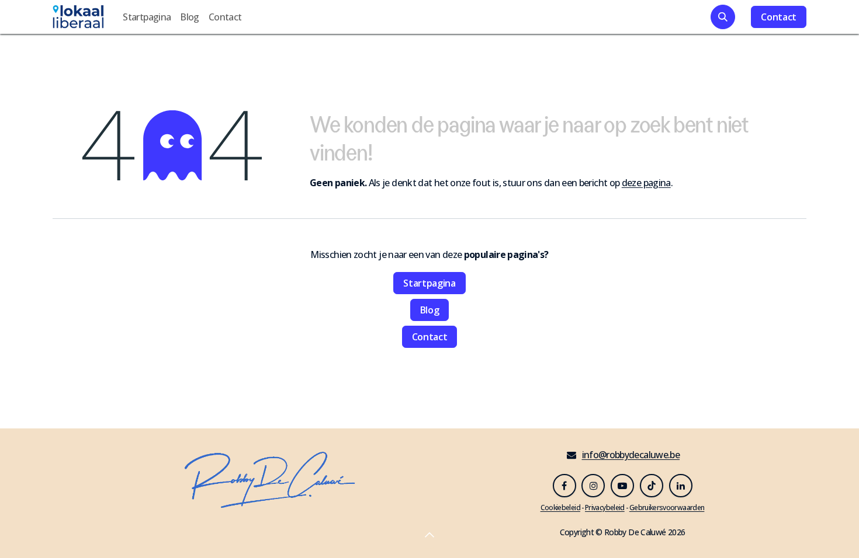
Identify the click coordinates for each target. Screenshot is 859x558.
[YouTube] (622, 485)
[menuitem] (146, 17)
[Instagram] (593, 485)
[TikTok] (651, 485)
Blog (429, 310)
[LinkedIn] (680, 485)
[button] (723, 17)
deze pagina (646, 182)
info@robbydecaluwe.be (631, 454)
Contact (778, 17)
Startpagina (429, 283)
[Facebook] (564, 485)
